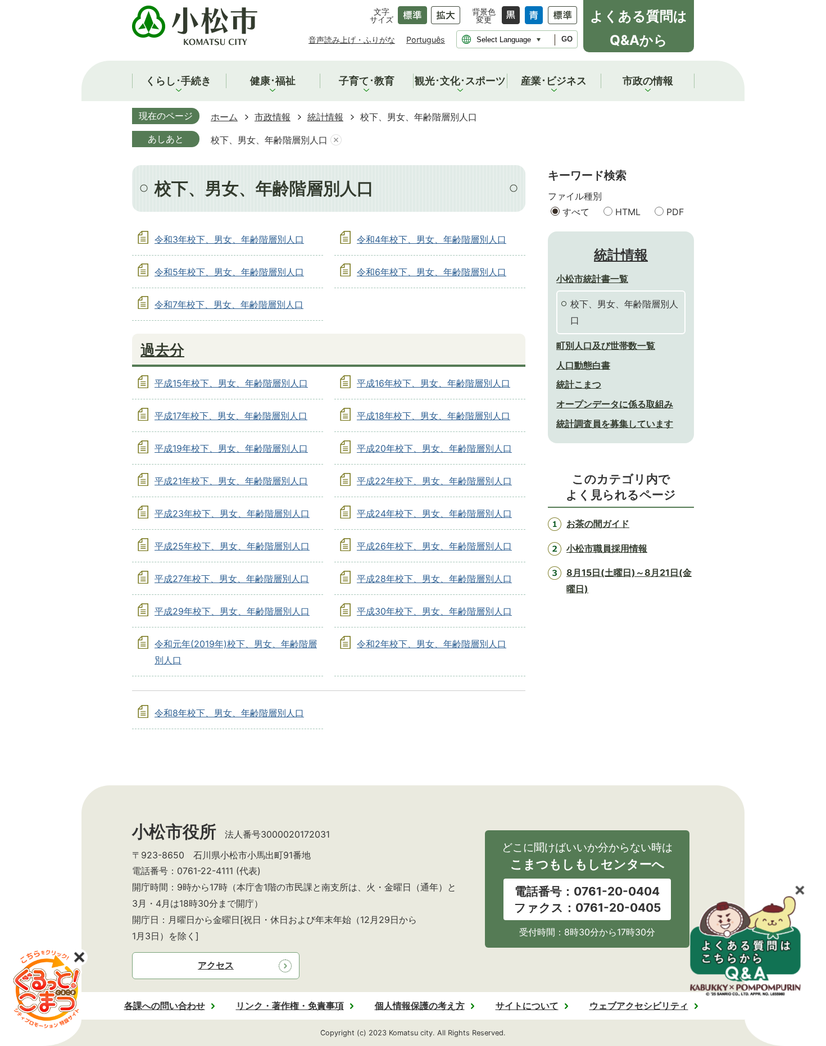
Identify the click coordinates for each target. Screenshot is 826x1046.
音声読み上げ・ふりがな (351, 39)
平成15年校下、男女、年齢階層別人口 (231, 383)
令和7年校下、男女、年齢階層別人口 (229, 304)
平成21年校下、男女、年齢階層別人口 (231, 480)
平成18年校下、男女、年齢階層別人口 (433, 415)
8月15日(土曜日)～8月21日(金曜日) (629, 580)
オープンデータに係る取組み (614, 404)
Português (425, 39)
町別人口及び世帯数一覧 (605, 345)
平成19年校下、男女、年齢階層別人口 (231, 448)
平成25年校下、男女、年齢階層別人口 (232, 546)
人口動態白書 (583, 365)
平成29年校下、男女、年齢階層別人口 (232, 611)
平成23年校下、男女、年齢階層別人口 (232, 513)
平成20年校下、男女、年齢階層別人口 (434, 448)
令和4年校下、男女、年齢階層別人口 (431, 239)
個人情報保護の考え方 (420, 1005)
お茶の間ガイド (597, 523)
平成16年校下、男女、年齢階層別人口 (433, 383)
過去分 (162, 349)
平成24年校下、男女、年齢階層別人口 (434, 513)
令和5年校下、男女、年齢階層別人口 (229, 272)
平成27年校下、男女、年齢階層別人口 (232, 578)
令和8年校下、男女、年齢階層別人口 (229, 712)
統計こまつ (578, 384)
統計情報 (325, 116)
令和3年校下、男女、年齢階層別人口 (229, 239)
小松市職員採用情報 (606, 548)
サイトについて (527, 1005)
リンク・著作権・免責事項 (290, 1005)
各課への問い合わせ (164, 1005)
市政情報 (273, 116)
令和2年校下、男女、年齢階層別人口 (431, 643)
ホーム (224, 116)
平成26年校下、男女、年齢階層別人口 (434, 546)
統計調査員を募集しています (614, 423)
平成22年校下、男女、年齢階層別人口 (434, 480)
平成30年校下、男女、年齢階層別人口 (434, 611)
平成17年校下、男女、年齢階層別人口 (231, 415)
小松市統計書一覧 (592, 278)
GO (567, 39)
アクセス (216, 965)
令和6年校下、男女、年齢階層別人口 (431, 272)
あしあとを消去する (336, 140)
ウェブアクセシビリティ (638, 1005)
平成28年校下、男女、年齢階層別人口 (434, 578)
